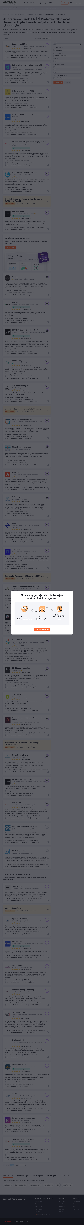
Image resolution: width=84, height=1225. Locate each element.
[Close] (71, 593)
